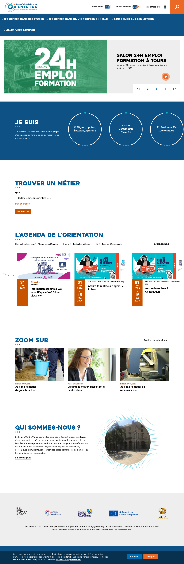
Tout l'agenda (161, 244)
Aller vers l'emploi (20, 30)
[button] (137, 88)
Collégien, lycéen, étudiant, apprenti (85, 129)
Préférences (75, 559)
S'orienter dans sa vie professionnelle (78, 19)
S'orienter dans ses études (24, 19)
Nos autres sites (154, 7)
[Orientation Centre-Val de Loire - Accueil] (21, 6)
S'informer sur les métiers (134, 19)
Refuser (134, 557)
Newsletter (97, 7)
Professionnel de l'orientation (166, 129)
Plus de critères (22, 204)
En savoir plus (23, 458)
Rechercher (23, 212)
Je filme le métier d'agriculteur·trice (25, 388)
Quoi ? (18, 192)
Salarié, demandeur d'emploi (126, 129)
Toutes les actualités (155, 340)
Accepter (150, 557)
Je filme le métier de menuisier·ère (132, 388)
